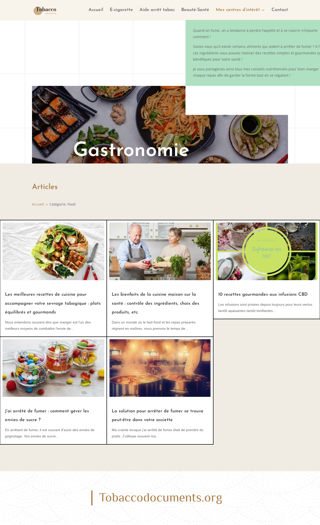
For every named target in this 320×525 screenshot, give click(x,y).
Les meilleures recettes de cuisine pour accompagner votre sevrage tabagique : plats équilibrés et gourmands (53, 303)
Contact (280, 10)
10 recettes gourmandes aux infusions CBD (263, 294)
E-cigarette (121, 10)
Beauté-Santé (195, 10)
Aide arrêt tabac (157, 10)
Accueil (95, 10)
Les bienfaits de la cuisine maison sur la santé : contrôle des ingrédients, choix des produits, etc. (155, 303)
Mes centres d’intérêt (238, 10)
